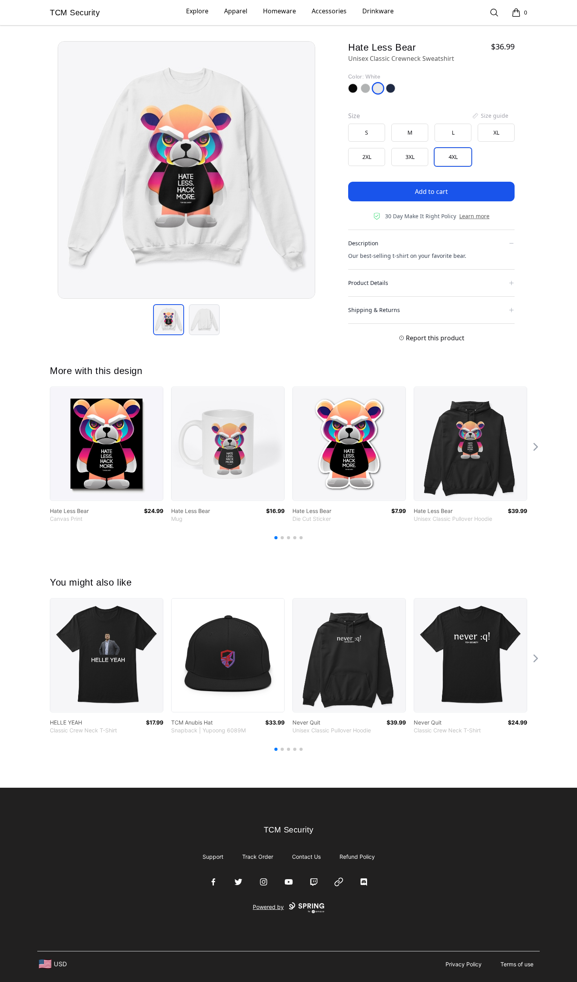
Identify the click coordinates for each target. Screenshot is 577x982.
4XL (453, 157)
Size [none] (354, 115)
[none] (489, 116)
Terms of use (516, 964)
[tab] (168, 319)
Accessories (329, 11)
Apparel (235, 11)
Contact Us (306, 856)
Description (363, 243)
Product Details (368, 283)
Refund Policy (357, 856)
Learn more (474, 216)
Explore (197, 11)
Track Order (257, 856)
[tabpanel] (186, 170)
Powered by (268, 907)
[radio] (366, 133)
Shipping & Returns (374, 310)
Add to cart (431, 191)
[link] (106, 443)
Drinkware (378, 11)
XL (496, 132)
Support (213, 856)
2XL (366, 157)
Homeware (279, 11)
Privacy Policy (464, 964)
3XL (409, 157)
